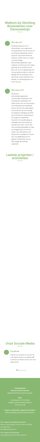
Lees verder (11, 225)
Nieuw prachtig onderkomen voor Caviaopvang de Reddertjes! (15, 256)
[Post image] (20, 172)
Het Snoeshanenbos (17, 307)
